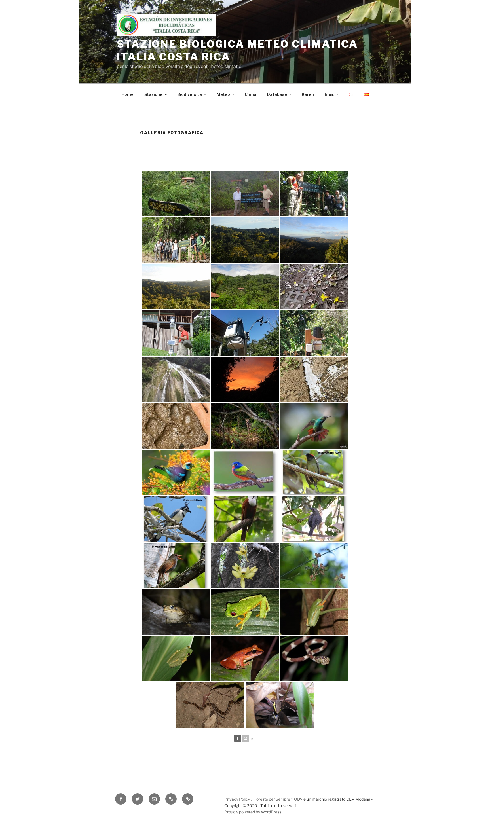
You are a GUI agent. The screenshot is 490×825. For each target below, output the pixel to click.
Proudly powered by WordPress (252, 811)
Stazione (153, 94)
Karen (308, 94)
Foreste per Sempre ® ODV (278, 799)
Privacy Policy (237, 799)
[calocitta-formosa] (176, 519)
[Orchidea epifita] (245, 565)
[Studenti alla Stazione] (176, 240)
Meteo (223, 94)
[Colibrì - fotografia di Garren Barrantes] (314, 426)
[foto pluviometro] (314, 333)
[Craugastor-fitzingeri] (245, 658)
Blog (329, 94)
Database (277, 94)
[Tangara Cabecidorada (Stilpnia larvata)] (176, 472)
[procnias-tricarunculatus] (245, 519)
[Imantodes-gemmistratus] (314, 658)
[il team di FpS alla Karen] (314, 193)
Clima (250, 94)
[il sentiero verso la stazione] (314, 286)
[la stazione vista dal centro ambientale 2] (245, 286)
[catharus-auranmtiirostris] (176, 565)
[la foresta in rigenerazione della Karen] (245, 240)
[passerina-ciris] (245, 472)
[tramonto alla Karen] (245, 379)
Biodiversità (189, 94)
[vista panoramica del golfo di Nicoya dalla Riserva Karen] (314, 240)
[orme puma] (314, 379)
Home (128, 94)
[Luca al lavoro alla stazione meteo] (176, 333)
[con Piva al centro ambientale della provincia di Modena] (245, 193)
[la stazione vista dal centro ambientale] (176, 193)
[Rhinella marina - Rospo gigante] (176, 612)
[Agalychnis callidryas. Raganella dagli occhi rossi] (245, 612)
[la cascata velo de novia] (176, 379)
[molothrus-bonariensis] (314, 519)
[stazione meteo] (245, 333)
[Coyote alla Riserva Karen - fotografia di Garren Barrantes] (245, 426)
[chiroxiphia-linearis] (314, 472)
